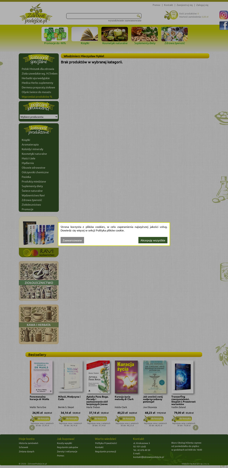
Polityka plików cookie (110, 230)
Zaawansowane (72, 240)
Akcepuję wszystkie (153, 240)
